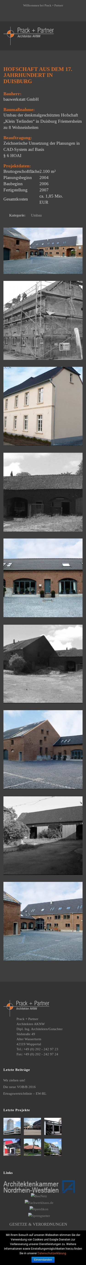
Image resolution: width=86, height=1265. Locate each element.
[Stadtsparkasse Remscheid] (33, 1126)
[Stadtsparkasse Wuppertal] (12, 1126)
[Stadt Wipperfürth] (53, 1147)
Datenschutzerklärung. (52, 1253)
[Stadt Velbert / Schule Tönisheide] (12, 1147)
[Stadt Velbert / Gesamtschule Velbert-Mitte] (33, 1147)
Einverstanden (43, 1259)
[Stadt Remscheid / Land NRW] (53, 1126)
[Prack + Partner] (28, 35)
